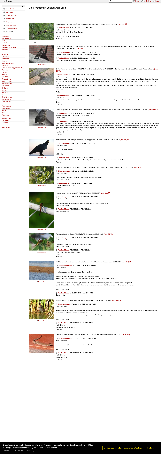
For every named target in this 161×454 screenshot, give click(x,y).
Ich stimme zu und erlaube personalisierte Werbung (123, 448)
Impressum (6, 125)
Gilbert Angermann (65, 52)
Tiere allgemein (7, 106)
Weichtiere (5, 115)
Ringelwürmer (6, 79)
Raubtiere (5, 74)
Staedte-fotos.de (11, 25)
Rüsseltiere (6, 86)
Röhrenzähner (7, 81)
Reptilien (5, 77)
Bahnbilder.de (10, 9)
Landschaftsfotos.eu (12, 28)
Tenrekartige (6, 104)
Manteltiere (6, 59)
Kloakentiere (6, 54)
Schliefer (5, 88)
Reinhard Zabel (63, 28)
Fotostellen (5, 120)
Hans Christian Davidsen (42, 42)
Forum (137, 1)
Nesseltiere (6, 65)
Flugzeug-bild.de (11, 22)
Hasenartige (6, 45)
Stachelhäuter (6, 99)
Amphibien (5, 36)
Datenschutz (6, 127)
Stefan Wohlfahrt (64, 113)
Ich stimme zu (151, 448)
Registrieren (147, 1)
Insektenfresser (7, 52)
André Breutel (63, 75)
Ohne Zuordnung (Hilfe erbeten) (13, 68)
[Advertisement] (68, 14)
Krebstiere (5, 56)
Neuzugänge (6, 118)
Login (157, 1)
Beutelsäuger (6, 38)
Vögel (4, 110)
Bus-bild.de (9, 12)
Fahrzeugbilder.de (11, 15)
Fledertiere (5, 43)
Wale (3, 113)
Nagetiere (5, 61)
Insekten (5, 50)
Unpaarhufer (6, 108)
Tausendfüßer (6, 101)
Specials (5, 92)
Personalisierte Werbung (24, 450)
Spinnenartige (6, 95)
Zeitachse (5, 122)
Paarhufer (5, 70)
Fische (4, 40)
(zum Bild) (121, 24)
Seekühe (5, 90)
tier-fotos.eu (8, 1)
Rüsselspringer (7, 83)
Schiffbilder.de (10, 18)
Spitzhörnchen (7, 97)
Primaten (5, 72)
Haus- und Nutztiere (9, 47)
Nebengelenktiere (8, 63)
